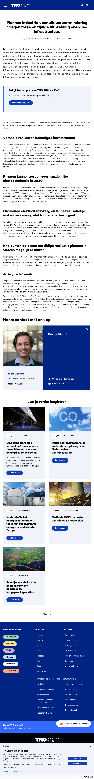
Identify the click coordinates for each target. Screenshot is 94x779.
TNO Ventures (70, 700)
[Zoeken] (82, 4)
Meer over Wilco (15, 384)
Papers (39, 661)
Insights (40, 651)
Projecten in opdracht (73, 684)
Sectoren (10, 664)
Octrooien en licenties (46, 708)
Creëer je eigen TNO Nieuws (76, 723)
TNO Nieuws (42, 671)
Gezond (10, 644)
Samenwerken (69, 679)
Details (5, 771)
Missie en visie (71, 640)
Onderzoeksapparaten (46, 689)
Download (22, 103)
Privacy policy (16, 771)
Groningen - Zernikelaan (63, 379)
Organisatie (69, 635)
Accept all (77, 759)
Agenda (40, 640)
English (6, 746)
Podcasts (40, 656)
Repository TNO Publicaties (47, 713)
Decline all (77, 763)
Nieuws (40, 635)
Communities (70, 661)
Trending (40, 666)
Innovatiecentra (71, 705)
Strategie (68, 645)
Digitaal (9, 657)
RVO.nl (32, 296)
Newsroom (39, 630)
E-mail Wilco (58, 384)
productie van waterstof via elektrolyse (74, 225)
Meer (45, 614)
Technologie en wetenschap (47, 679)
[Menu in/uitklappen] (5, 5)
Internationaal (71, 710)
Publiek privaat (71, 689)
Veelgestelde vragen (73, 666)
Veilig (8, 650)
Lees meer (15, 473)
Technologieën (43, 695)
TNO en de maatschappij (75, 656)
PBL (19, 296)
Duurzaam (11, 637)
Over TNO (67, 630)
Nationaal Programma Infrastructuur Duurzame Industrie (27, 156)
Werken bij (11, 671)
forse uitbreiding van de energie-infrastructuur (41, 147)
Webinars (40, 645)
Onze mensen (70, 651)
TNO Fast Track (71, 695)
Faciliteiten (41, 684)
